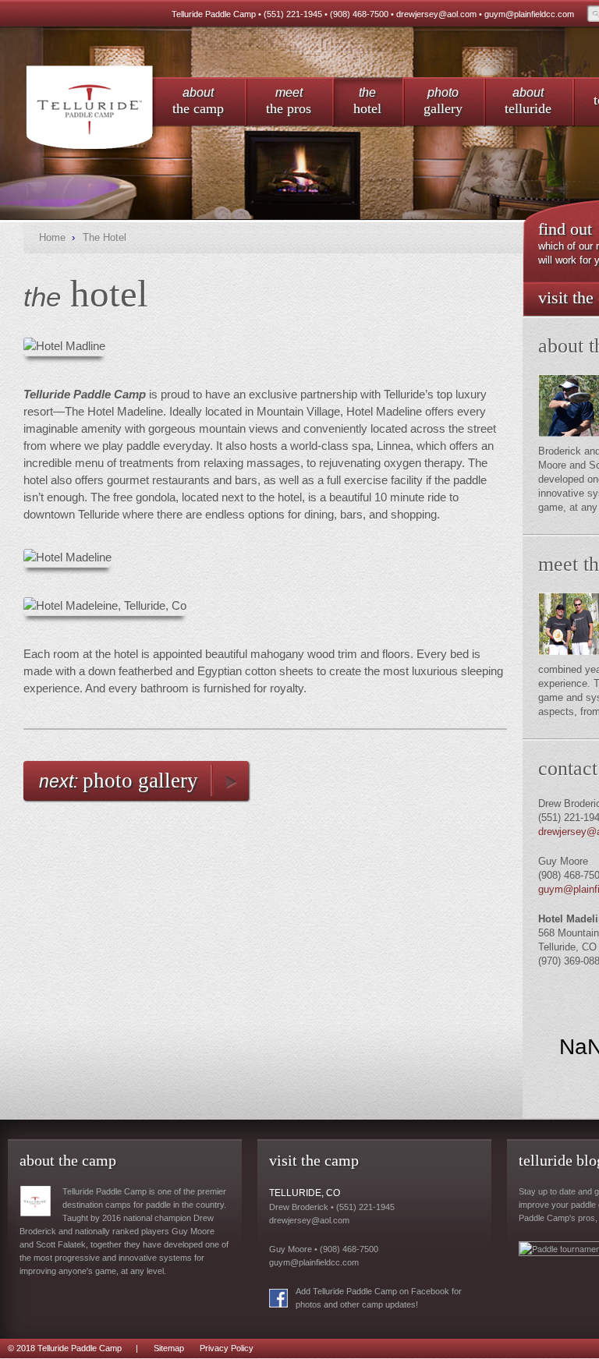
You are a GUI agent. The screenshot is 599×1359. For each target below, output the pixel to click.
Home (52, 237)
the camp (198, 101)
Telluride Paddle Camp (89, 109)
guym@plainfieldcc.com (529, 14)
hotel (367, 101)
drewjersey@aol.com (436, 14)
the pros (288, 101)
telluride (528, 101)
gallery (443, 101)
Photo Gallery (140, 780)
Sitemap (169, 1348)
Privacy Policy (226, 1348)
